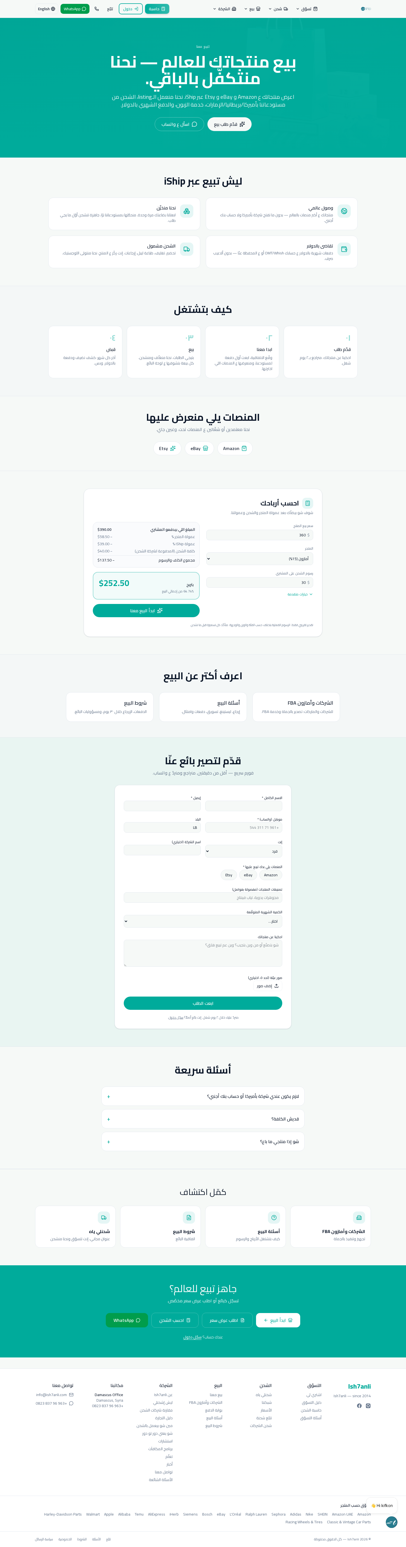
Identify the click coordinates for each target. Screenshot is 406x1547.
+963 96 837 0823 (107, 1405)
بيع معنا (216, 1394)
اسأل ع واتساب (175, 124)
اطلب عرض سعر (224, 1320)
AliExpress (156, 1514)
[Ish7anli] (366, 9)
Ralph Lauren (256, 1514)
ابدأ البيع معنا (142, 610)
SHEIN (323, 1514)
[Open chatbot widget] (391, 1522)
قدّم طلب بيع (225, 124)
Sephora (278, 1514)
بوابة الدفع (213, 1410)
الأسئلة (96, 1539)
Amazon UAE (342, 1514)
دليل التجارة (164, 1417)
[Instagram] (368, 1405)
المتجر (309, 548)
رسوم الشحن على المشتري (294, 573)
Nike (309, 1514)
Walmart (93, 1514)
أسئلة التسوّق (310, 1417)
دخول (127, 8)
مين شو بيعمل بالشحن (154, 1425)
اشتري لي (313, 1394)
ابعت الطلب (203, 1003)
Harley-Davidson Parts (63, 1514)
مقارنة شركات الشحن (156, 1410)
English (44, 8)
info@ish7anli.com (51, 1394)
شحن (278, 8)
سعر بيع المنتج (303, 526)
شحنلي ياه (264, 1394)
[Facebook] (359, 1405)
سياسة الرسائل (44, 1539)
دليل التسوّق (311, 1402)
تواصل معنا (164, 1472)
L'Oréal (235, 1514)
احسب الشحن (171, 1320)
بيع (251, 8)
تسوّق (306, 8)
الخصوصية (65, 1539)
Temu (139, 1514)
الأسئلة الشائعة (161, 1479)
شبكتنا (267, 1402)
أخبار (170, 1464)
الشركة (224, 8)
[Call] (97, 8)
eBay (248, 874)
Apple (109, 1514)
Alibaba (124, 1514)
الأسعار (266, 1410)
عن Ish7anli (163, 1394)
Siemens (190, 1514)
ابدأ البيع (278, 1320)
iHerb (174, 1514)
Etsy (228, 874)
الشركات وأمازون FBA (205, 1402)
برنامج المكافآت (160, 1448)
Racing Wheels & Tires (304, 1521)
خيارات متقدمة (298, 594)
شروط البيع (213, 1425)
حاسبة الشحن (311, 1410)
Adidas (295, 1514)
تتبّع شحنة (264, 1417)
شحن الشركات (261, 1425)
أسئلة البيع (214, 1417)
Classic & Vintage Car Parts (349, 1521)
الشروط (82, 1539)
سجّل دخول (175, 1017)
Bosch (207, 1514)
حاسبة (154, 8)
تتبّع (110, 8)
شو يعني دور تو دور (157, 1433)
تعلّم (169, 1456)
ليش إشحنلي (163, 1402)
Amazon (271, 874)
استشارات (165, 1441)
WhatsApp (124, 1320)
